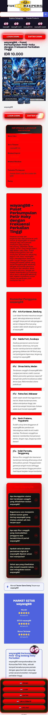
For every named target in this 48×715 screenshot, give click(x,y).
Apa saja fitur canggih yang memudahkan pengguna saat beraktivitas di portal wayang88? (19, 535)
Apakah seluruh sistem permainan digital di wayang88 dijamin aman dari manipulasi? (21, 552)
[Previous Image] (4, 79)
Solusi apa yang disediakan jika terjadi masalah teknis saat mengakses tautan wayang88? (22, 568)
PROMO (25, 682)
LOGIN (25, 689)
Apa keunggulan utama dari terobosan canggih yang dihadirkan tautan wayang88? (20, 500)
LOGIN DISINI (13, 37)
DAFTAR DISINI (35, 37)
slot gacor (24, 714)
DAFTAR (25, 696)
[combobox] (21, 14)
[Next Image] (44, 79)
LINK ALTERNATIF (25, 702)
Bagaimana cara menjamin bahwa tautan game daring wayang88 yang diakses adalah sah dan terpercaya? (22, 517)
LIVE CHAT (25, 708)
